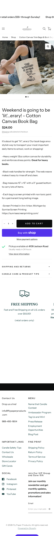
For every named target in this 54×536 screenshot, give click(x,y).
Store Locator (9, 461)
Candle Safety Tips (11, 447)
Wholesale (7, 456)
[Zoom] (48, 46)
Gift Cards (7, 465)
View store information (19, 254)
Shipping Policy (36, 447)
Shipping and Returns (16, 267)
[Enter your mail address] (49, 509)
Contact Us (8, 452)
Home (5, 37)
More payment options (27, 239)
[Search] (44, 29)
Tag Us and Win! (36, 417)
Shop (13, 37)
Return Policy (35, 452)
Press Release (35, 421)
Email (30, 503)
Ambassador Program (39, 412)
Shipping (5, 132)
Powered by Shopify (27, 528)
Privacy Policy (35, 461)
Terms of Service (36, 456)
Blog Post (33, 434)
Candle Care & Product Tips (20, 274)
